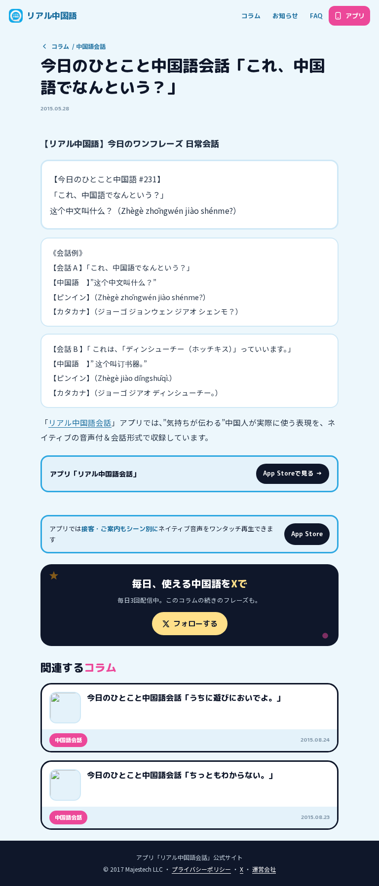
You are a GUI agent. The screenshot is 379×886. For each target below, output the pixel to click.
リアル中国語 (52, 15)
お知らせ (285, 15)
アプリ (355, 15)
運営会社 (264, 869)
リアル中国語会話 (80, 422)
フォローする (195, 623)
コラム (251, 15)
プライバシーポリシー (201, 869)
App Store (307, 534)
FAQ (316, 15)
